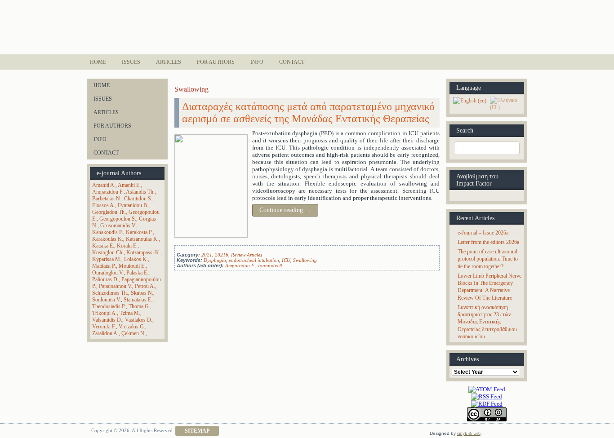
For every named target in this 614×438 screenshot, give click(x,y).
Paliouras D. (105, 279)
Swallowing (305, 260)
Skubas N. (142, 293)
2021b (221, 254)
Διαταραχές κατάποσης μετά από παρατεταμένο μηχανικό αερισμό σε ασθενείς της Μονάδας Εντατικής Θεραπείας (308, 112)
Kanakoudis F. (107, 232)
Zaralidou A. (105, 333)
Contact (291, 62)
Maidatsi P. (104, 266)
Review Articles (246, 254)
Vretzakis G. (132, 326)
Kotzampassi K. (143, 252)
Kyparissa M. (106, 259)
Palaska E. (137, 273)
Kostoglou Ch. (108, 252)
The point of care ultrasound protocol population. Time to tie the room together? (488, 259)
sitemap (197, 431)
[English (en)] (469, 100)
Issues (131, 62)
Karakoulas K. (107, 239)
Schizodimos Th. (110, 293)
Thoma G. (139, 306)
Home (98, 62)
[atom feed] (486, 389)
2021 (206, 254)
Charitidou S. (138, 198)
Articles (168, 62)
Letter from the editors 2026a (488, 242)
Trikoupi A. (104, 313)
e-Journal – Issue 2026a (483, 233)
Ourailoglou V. (108, 273)
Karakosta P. (139, 232)
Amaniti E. (129, 185)
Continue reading (285, 210)
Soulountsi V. (106, 299)
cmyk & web (469, 433)
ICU (286, 260)
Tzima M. (130, 313)
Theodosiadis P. (109, 306)
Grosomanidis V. (118, 225)
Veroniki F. (104, 326)
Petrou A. (145, 286)
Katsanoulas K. (142, 239)
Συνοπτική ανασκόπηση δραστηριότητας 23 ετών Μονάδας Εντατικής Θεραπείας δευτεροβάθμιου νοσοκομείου (487, 322)
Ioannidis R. (271, 265)
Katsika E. (103, 246)
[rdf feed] (487, 403)
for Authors (216, 62)
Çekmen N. (133, 333)
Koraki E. (127, 246)
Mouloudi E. (132, 266)
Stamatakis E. (138, 299)
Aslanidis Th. (140, 192)
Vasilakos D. (138, 320)
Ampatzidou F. (108, 192)
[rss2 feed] (487, 396)
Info (256, 62)
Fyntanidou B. (133, 205)
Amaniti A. (104, 185)
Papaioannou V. (115, 286)
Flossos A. (103, 205)
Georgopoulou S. (117, 219)
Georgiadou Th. (109, 212)
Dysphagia (215, 260)
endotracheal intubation (254, 260)
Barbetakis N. (106, 198)
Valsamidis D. (107, 320)
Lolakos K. (136, 259)
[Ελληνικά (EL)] (506, 103)
